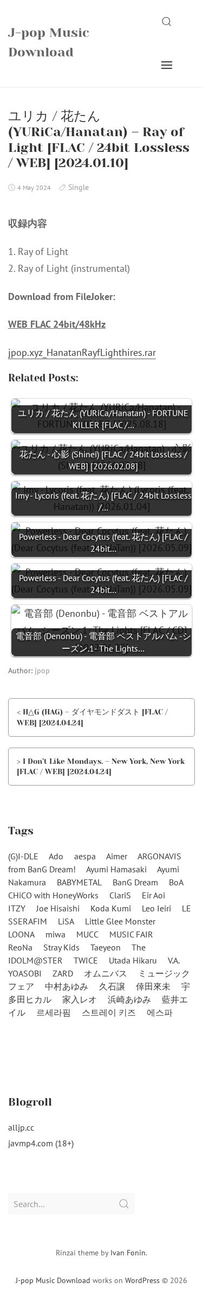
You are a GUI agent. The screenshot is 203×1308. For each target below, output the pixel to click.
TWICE (86, 960)
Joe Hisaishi (58, 908)
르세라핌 (53, 1012)
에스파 (160, 1012)
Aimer (116, 856)
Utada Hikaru (133, 960)
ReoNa (20, 947)
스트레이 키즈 (109, 1012)
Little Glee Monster (120, 921)
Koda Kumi (110, 908)
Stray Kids (61, 947)
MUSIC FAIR (131, 934)
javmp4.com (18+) (41, 1143)
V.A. (174, 960)
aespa (85, 856)
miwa (55, 934)
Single (78, 187)
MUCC (87, 934)
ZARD (63, 973)
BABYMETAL (79, 882)
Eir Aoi (153, 895)
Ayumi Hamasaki (116, 869)
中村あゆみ (66, 986)
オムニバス (105, 973)
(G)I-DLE (23, 856)
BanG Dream (135, 882)
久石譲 (112, 986)
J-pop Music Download (48, 42)
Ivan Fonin (128, 1253)
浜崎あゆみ (129, 999)
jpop (42, 670)
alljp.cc (21, 1127)
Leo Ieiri (156, 908)
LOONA (21, 934)
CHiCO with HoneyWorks (53, 895)
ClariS (120, 895)
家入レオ (79, 999)
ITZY (16, 908)
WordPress (142, 1280)
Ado (56, 856)
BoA (176, 882)
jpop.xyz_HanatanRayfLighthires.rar (82, 352)
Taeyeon (105, 947)
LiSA (66, 921)
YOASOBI (25, 973)
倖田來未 (153, 986)
